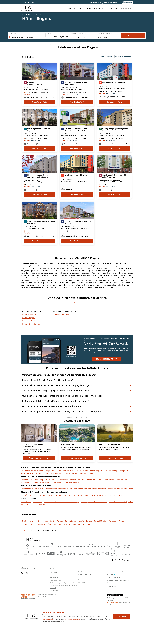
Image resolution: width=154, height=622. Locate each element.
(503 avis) (112, 93)
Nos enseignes (112, 8)
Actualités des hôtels (56, 580)
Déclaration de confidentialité (72, 619)
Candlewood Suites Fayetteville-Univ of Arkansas (114, 176)
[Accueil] (24, 530)
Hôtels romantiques (112, 471)
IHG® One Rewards (127, 8)
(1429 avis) (75, 94)
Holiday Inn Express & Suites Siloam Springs (78, 222)
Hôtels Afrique (40, 504)
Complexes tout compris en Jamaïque (35, 482)
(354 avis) (74, 186)
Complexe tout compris (67, 480)
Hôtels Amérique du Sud (118, 502)
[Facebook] (22, 573)
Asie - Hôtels (37, 502)
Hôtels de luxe (41, 495)
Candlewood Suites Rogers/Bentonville (34, 83)
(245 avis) (74, 140)
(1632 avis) (37, 186)
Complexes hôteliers (53, 473)
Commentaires (111, 586)
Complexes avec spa (69, 473)
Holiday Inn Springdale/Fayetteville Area (115, 130)
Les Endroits (72, 8)
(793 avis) (74, 233)
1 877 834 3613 (42, 596)
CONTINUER (121, 616)
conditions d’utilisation (62, 618)
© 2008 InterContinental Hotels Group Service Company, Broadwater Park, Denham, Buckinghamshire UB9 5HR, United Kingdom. (64, 584)
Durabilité (81, 580)
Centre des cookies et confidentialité (118, 580)
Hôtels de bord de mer (29, 480)
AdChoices (110, 574)
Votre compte (82, 582)
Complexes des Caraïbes (48, 480)
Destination (12, 33)
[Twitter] (27, 573)
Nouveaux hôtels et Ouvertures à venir (73, 471)
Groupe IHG (81, 585)
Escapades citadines (28, 471)
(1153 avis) (37, 94)
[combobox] (27, 37)
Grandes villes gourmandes (47, 471)
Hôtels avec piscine (96, 471)
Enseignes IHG (54, 577)
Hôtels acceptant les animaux (87, 495)
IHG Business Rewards (85, 572)
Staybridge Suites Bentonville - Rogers (39, 130)
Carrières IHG (54, 572)
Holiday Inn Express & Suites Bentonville (76, 83)
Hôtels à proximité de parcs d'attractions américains (86, 489)
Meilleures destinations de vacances (61, 495)
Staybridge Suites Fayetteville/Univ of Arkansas (41, 222)
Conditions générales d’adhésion (117, 572)
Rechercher (133, 35)
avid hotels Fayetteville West (76, 175)
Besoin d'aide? (29, 2)
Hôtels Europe (26, 502)
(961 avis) (37, 140)
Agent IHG (53, 588)
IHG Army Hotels (83, 577)
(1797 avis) (37, 233)
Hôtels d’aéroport (38, 473)
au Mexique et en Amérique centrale (94, 502)
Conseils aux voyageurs (85, 574)
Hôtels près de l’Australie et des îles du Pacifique (61, 502)
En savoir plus (112, 602)
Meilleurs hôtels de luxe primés (110, 495)
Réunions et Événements (95, 8)
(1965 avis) (112, 140)
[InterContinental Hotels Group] (27, 8)
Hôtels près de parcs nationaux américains (50, 489)
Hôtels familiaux (27, 489)
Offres (81, 8)
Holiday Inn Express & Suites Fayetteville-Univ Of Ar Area (38, 176)
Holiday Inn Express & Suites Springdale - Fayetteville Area (76, 130)
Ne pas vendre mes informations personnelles (116, 583)
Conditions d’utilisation (114, 577)
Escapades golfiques (85, 473)
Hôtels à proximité (27, 495)
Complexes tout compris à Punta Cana (64, 482)
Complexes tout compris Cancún (89, 480)
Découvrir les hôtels (56, 575)
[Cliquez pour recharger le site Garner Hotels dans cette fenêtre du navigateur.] (71, 553)
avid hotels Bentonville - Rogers (114, 82)
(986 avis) (112, 186)
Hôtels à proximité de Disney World (120, 489)
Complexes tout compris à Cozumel (115, 480)
